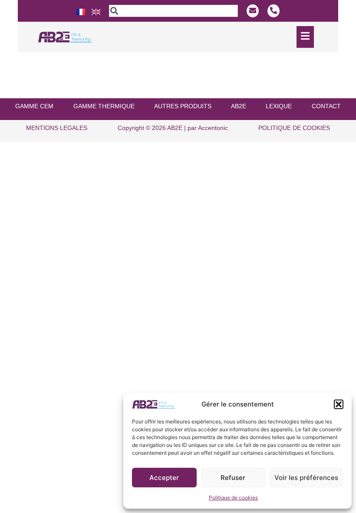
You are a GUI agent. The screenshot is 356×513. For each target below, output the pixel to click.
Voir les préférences (306, 477)
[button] (338, 404)
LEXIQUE (279, 106)
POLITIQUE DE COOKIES (294, 127)
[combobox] (173, 11)
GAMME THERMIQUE (104, 106)
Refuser (233, 477)
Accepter (164, 477)
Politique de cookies (233, 497)
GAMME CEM (34, 106)
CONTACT (326, 106)
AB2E (238, 106)
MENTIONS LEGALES (56, 127)
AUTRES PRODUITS (182, 106)
